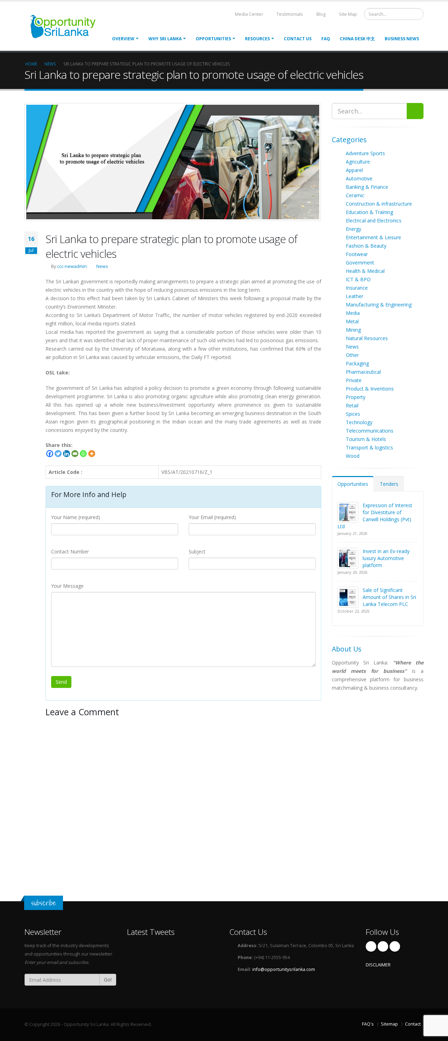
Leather (354, 296)
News (102, 266)
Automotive (359, 178)
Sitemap (389, 1024)
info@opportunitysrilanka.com (283, 969)
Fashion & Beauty (366, 245)
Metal (352, 321)
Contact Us (298, 39)
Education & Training (369, 212)
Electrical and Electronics (373, 220)
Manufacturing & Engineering (379, 304)
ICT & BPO (358, 279)
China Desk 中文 (357, 39)
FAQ (325, 39)
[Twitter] (58, 453)
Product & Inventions (370, 388)
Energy (353, 229)
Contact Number (70, 551)
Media (353, 313)
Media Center (248, 14)
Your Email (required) (212, 517)
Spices (353, 414)
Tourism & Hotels (366, 439)
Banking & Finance (367, 187)
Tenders (389, 484)
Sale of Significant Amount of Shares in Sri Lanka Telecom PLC (389, 597)
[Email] (74, 453)
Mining (353, 329)
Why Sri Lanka (165, 39)
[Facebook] (49, 453)
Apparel (354, 170)
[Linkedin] (66, 453)
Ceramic (355, 195)
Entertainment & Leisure (373, 237)
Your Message (67, 585)
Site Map (347, 14)
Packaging (357, 363)
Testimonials (289, 14)
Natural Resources (367, 338)
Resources (257, 39)
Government (360, 262)
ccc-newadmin (72, 266)
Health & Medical (365, 271)
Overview (123, 39)
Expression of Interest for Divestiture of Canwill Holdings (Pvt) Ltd (374, 516)
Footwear (357, 254)
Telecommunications (369, 430)
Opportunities (352, 484)
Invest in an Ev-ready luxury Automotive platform (386, 558)
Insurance (357, 287)
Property (355, 397)
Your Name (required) (75, 517)
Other (352, 355)
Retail (352, 405)
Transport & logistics (369, 447)
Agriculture (358, 161)
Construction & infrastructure (379, 203)
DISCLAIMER (378, 965)
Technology (359, 422)
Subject (197, 551)
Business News (402, 39)
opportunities (213, 39)
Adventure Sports (365, 153)
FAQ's (368, 1024)
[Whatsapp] (83, 453)
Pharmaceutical (363, 371)
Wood (352, 456)
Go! (108, 979)
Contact (413, 1024)
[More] (91, 453)
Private (354, 380)
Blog (320, 14)
